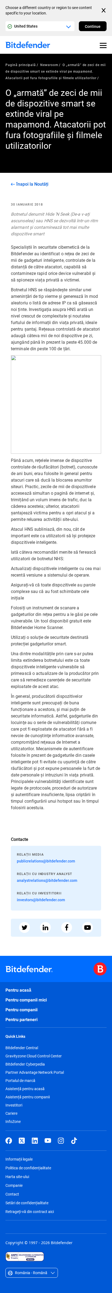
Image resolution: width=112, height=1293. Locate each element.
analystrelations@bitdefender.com (47, 880)
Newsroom (49, 65)
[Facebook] (8, 1140)
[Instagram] (61, 1140)
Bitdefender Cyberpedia (25, 1064)
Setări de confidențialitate (26, 1202)
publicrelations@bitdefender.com (46, 861)
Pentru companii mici (26, 1000)
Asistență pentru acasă (25, 1088)
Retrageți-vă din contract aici (29, 1211)
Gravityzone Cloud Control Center (33, 1056)
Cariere (11, 1113)
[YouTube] (48, 1140)
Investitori (13, 1105)
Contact (12, 1194)
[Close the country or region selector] (104, 10)
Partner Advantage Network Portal (34, 1072)
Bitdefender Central (21, 1047)
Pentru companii (21, 1009)
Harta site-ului (17, 1176)
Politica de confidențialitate (28, 1167)
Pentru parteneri (21, 1019)
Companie (14, 1185)
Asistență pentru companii (27, 1097)
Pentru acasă (18, 990)
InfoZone (13, 1121)
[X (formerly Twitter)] (21, 1140)
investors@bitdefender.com (41, 899)
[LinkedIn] (35, 1140)
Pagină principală (20, 65)
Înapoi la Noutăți (32, 184)
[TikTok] (74, 1140)
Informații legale (19, 1159)
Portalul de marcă (20, 1080)
